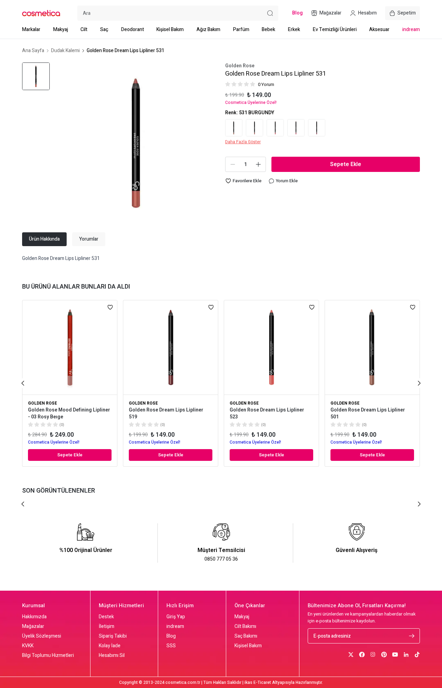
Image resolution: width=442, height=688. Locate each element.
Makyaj (60, 29)
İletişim (106, 626)
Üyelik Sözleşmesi (41, 636)
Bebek (268, 29)
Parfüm (241, 29)
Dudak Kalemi (65, 50)
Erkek (294, 29)
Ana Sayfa (33, 50)
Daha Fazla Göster (243, 142)
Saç (104, 29)
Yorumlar (88, 239)
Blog (171, 636)
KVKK (27, 645)
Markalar (31, 29)
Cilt (83, 29)
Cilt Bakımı (245, 626)
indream (411, 29)
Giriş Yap (175, 616)
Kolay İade (110, 645)
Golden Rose (239, 65)
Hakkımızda (34, 616)
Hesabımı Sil (112, 655)
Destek (106, 616)
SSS (171, 645)
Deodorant (132, 29)
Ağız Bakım (208, 29)
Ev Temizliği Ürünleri (335, 29)
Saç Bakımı (245, 636)
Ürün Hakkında (44, 239)
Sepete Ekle (345, 164)
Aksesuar (379, 29)
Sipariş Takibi (113, 636)
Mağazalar (33, 626)
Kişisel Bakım (170, 29)
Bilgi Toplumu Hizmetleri (48, 655)
